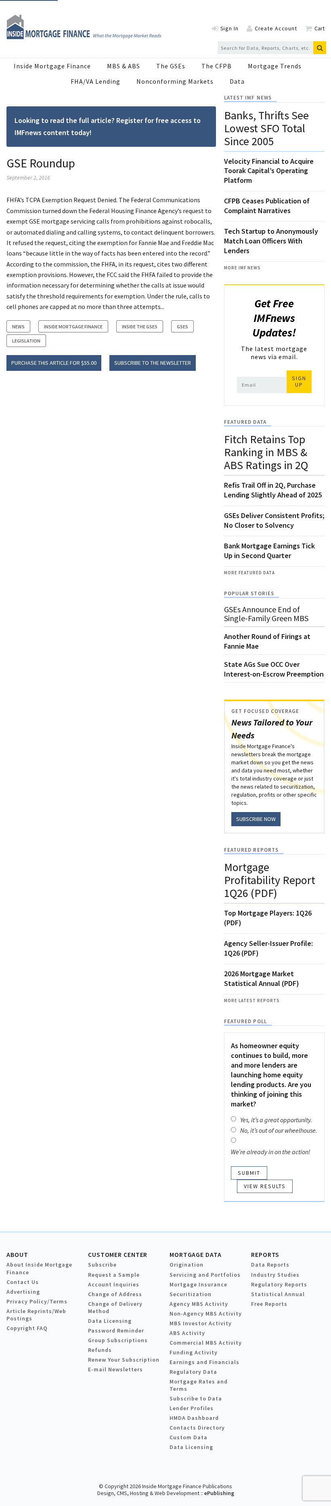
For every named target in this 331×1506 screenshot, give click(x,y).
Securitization (191, 1294)
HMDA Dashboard (194, 1417)
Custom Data (188, 1437)
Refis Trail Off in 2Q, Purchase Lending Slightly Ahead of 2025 (273, 489)
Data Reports (270, 1264)
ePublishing (219, 1493)
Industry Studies (275, 1274)
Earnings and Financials (204, 1362)
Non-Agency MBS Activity (206, 1313)
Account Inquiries (113, 1284)
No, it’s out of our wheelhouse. (278, 1130)
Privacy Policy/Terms (36, 1301)
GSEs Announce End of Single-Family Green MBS (266, 614)
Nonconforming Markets (175, 81)
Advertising (23, 1291)
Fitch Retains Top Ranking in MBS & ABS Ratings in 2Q (266, 452)
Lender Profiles (192, 1408)
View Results (265, 1186)
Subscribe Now (256, 819)
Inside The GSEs (139, 327)
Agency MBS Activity (199, 1303)
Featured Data (245, 422)
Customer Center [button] (117, 1254)
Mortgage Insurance (198, 1284)
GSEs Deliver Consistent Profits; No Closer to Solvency (274, 520)
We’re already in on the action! (270, 1152)
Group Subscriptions (118, 1340)
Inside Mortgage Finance (52, 66)
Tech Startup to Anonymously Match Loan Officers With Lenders (271, 240)
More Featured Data (249, 572)
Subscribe (102, 1264)
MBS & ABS (123, 66)
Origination (186, 1264)
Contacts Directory (197, 1427)
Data (237, 81)
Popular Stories (249, 593)
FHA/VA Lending (95, 81)
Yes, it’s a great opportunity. (276, 1120)
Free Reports (269, 1303)
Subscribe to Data (196, 1398)
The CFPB (216, 66)
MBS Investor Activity (201, 1323)
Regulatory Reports (279, 1284)
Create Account (276, 28)
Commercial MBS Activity (206, 1342)
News (18, 327)
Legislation (26, 341)
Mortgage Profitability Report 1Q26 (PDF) (269, 880)
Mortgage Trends (275, 66)
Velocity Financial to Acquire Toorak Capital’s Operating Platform (269, 171)
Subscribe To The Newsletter (152, 362)
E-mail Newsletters (115, 1369)
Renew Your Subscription (123, 1359)
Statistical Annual (278, 1294)
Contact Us (22, 1282)
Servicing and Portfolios (205, 1274)
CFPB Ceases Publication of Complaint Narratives (267, 205)
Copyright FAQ (27, 1328)
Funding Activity (194, 1352)
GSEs (182, 327)
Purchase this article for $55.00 (53, 362)
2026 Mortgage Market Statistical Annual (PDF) (261, 978)
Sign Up (299, 381)
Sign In (229, 28)
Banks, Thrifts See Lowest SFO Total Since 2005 (266, 128)
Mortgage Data (196, 1254)
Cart (319, 28)
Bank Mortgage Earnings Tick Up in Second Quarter (269, 550)
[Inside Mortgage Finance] (83, 37)
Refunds (100, 1350)
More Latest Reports (252, 1000)
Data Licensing (110, 1320)
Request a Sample (114, 1274)
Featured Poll (245, 1021)
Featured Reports (251, 849)
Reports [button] (265, 1254)
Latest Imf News (248, 97)
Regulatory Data (193, 1371)
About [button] (17, 1254)
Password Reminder (116, 1330)
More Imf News (242, 268)
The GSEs (170, 66)
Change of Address (115, 1294)
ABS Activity (187, 1333)
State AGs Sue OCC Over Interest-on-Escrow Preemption (274, 669)
